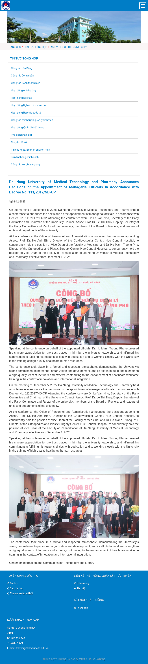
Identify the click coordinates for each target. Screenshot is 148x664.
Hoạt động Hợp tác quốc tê (26, 112)
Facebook (82, 608)
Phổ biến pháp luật (21, 134)
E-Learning (82, 583)
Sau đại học (16, 588)
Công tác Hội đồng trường (25, 164)
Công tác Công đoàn (22, 75)
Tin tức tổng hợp (35, 47)
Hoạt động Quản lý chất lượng (27, 127)
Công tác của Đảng (21, 68)
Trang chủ (14, 47)
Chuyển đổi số (19, 142)
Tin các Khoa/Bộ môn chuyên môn (30, 149)
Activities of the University (69, 47)
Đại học (13, 583)
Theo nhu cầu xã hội (21, 593)
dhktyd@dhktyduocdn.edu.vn (32, 648)
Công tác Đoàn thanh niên (25, 83)
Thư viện (81, 588)
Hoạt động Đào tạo (21, 97)
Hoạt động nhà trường (23, 90)
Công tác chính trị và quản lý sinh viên (32, 120)
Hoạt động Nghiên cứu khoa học (29, 105)
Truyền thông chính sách (25, 157)
